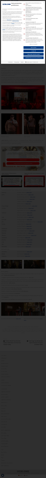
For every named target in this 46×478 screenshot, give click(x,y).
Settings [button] (13, 23)
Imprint (22, 62)
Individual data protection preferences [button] (33, 57)
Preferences (10, 62)
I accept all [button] (33, 50)
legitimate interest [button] (15, 20)
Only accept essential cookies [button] (33, 54)
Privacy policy (16, 62)
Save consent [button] (33, 47)
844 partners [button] (9, 19)
